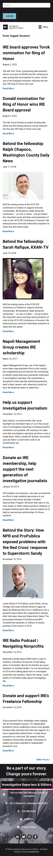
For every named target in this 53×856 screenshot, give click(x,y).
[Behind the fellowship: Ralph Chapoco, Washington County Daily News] (23, 185)
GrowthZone (33, 852)
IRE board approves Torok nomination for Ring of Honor (26, 53)
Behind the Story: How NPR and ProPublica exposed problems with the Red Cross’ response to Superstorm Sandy (25, 542)
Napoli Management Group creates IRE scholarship (21, 347)
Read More (8, 88)
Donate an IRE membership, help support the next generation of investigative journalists (25, 469)
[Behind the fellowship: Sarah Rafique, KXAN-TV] (23, 278)
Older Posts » (43, 759)
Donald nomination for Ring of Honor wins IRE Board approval (24, 104)
